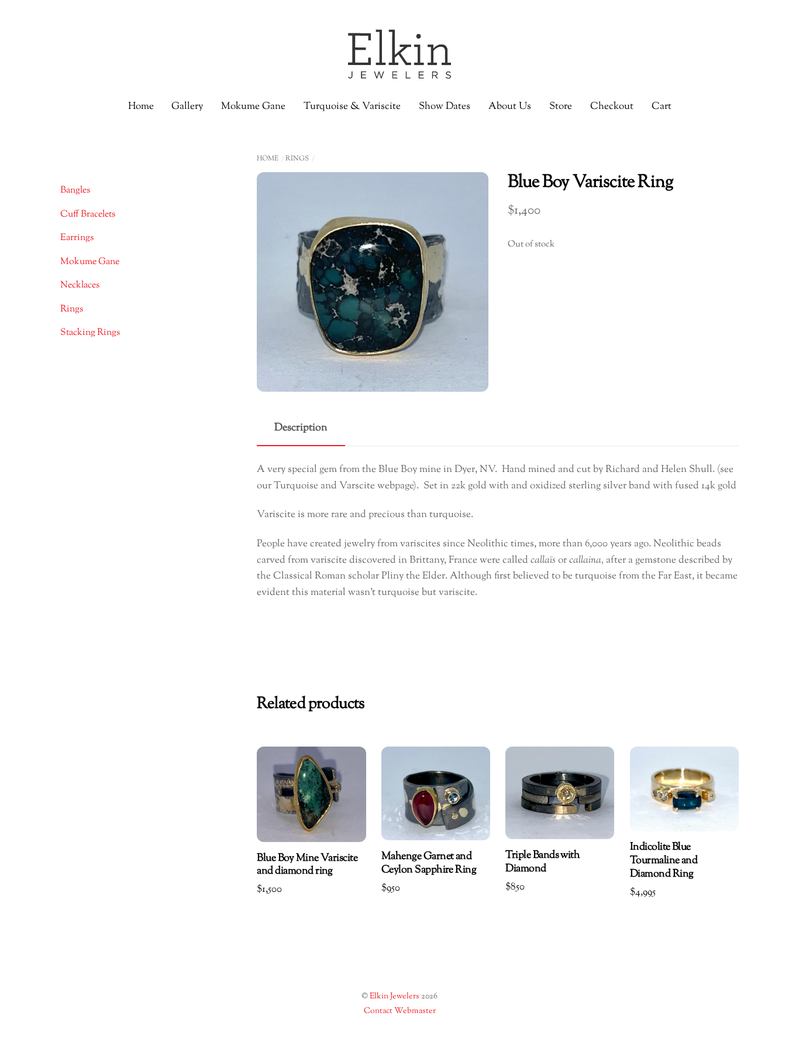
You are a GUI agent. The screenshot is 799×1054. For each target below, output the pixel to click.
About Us (509, 107)
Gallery (187, 107)
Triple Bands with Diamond (542, 862)
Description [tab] (301, 428)
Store (560, 107)
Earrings (77, 238)
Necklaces (79, 285)
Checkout (611, 107)
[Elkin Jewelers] (399, 75)
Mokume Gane (253, 107)
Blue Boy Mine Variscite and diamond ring (307, 865)
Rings (297, 158)
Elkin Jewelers (394, 996)
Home (141, 107)
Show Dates (444, 107)
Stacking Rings (90, 333)
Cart (661, 107)
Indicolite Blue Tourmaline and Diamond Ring (664, 861)
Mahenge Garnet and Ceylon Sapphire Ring (428, 863)
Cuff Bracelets (87, 214)
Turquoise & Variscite (352, 107)
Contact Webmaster (400, 1011)
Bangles (75, 190)
